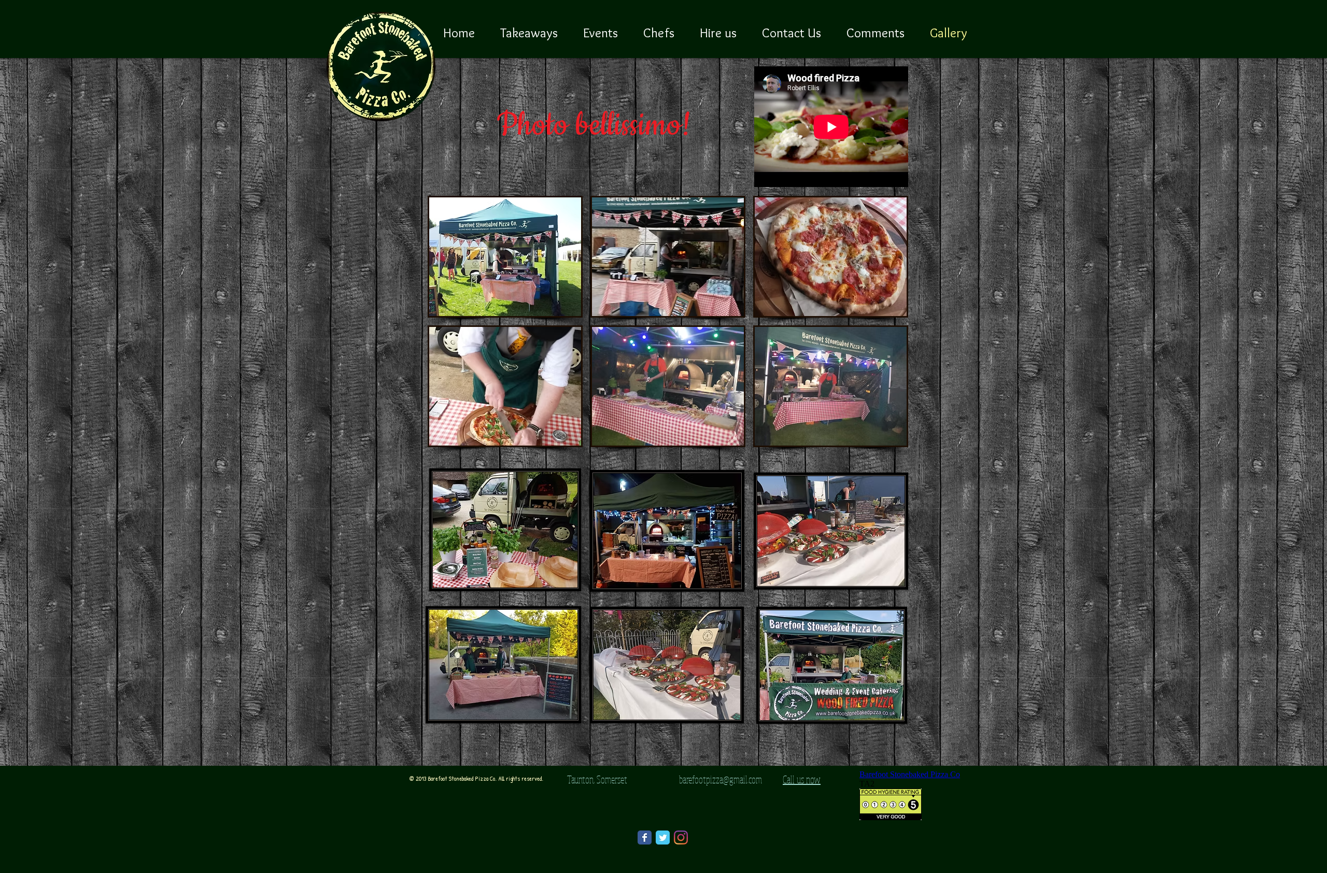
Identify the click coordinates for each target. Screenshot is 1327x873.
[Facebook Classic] (645, 838)
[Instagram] (681, 838)
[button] (505, 257)
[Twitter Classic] (663, 838)
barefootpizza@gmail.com (720, 779)
